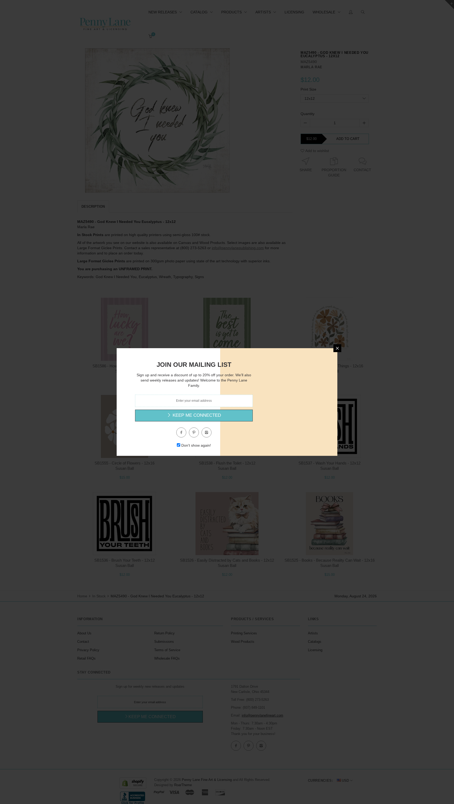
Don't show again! (196, 445)
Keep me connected (196, 415)
